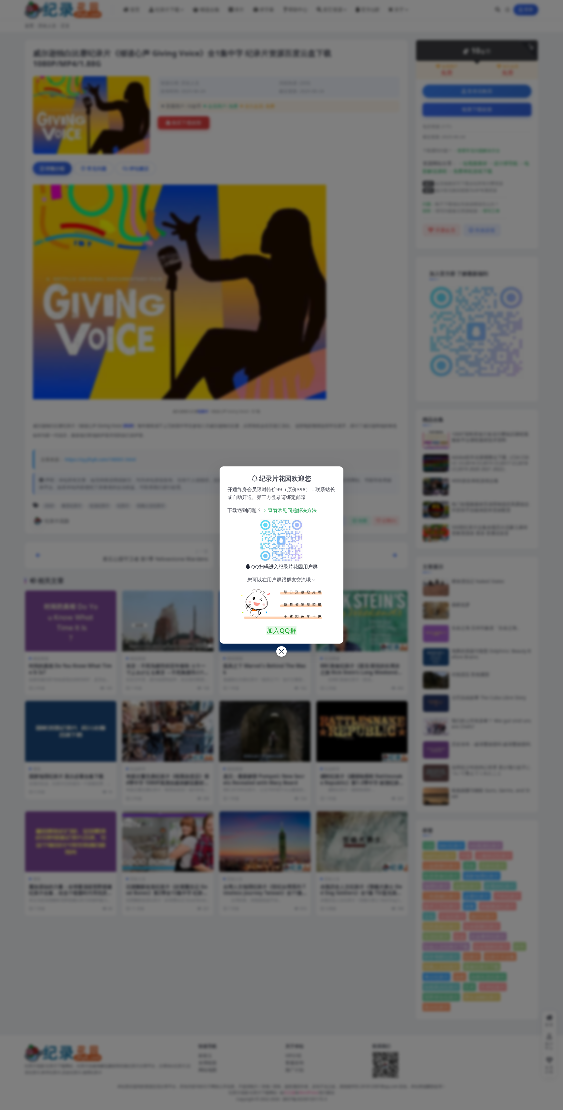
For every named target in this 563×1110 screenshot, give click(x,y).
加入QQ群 (281, 630)
